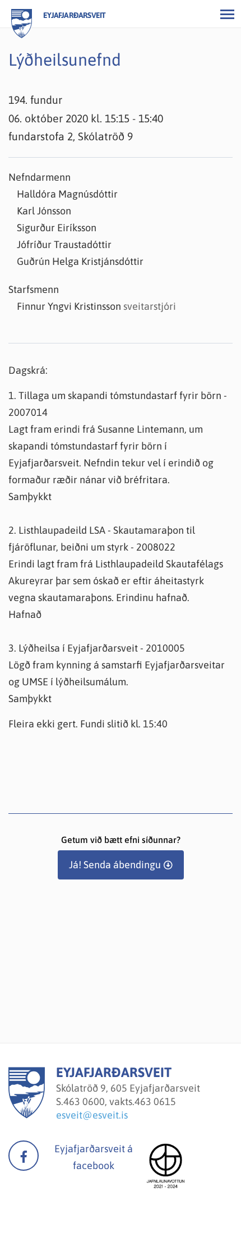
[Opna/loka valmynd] (227, 14)
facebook (23, 1155)
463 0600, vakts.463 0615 (119, 1101)
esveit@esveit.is (92, 1115)
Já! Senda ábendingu (115, 865)
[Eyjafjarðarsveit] (26, 1115)
